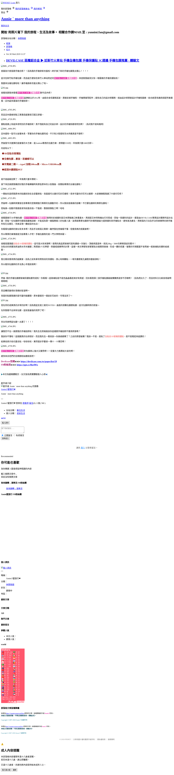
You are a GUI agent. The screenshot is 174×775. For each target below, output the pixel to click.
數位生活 (21, 410)
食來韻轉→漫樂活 (14, 488)
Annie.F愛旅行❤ (8, 389)
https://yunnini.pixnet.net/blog (15, 713)
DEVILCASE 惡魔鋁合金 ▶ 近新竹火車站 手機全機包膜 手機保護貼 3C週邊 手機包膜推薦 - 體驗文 (72, 60)
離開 (14, 770)
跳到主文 (5, 26)
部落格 (9, 47)
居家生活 (21, 413)
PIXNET (68, 739)
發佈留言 (5, 438)
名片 (8, 50)
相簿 (8, 43)
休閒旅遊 (22, 38)
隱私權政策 (101, 739)
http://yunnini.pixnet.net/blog (14, 726)
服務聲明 (111, 739)
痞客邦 (26, 403)
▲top (3, 418)
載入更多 (5, 423)
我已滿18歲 (6, 770)
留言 (31, 403)
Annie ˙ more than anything (25, 18)
